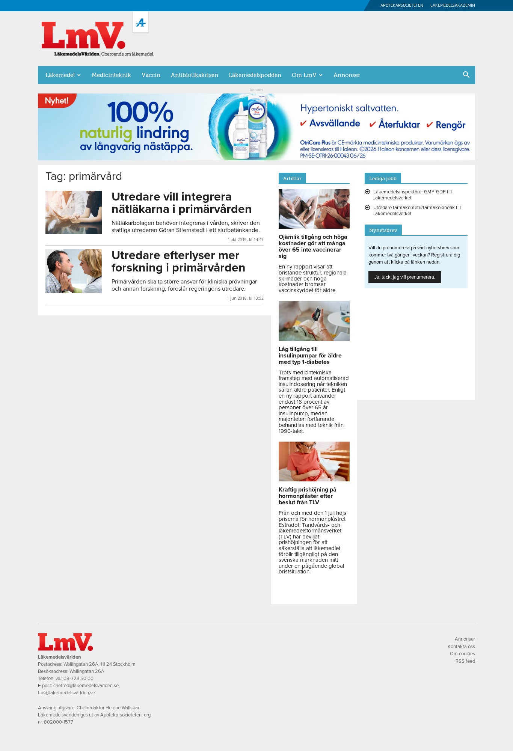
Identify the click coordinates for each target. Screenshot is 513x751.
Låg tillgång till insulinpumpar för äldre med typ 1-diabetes (310, 355)
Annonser (346, 75)
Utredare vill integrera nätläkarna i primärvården (182, 203)
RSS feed (465, 661)
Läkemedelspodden (255, 75)
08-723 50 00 (78, 679)
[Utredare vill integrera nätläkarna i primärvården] (73, 212)
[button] (466, 75)
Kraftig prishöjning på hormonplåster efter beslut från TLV (307, 496)
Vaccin (151, 75)
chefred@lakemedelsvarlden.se (86, 686)
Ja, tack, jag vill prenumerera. (404, 277)
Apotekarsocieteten (401, 5)
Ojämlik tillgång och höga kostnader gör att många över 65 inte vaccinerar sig (313, 246)
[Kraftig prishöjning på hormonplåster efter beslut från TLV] (314, 479)
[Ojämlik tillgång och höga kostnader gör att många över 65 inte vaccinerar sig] (314, 227)
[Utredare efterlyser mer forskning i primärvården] (73, 271)
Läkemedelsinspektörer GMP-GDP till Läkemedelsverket (412, 195)
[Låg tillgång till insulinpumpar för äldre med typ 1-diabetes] (314, 339)
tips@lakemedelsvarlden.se (66, 693)
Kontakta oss (461, 647)
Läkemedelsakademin (452, 5)
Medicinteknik (111, 75)
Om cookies (462, 654)
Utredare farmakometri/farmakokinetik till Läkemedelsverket (417, 211)
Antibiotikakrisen (194, 75)
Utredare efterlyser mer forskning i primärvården (179, 261)
